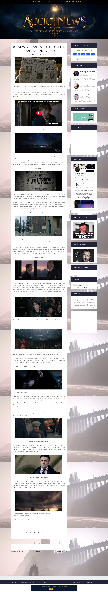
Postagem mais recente (17, 551)
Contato (78, 2)
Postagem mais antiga (61, 551)
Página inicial (39, 551)
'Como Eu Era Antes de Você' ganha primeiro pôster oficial (87, 84)
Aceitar (51, 588)
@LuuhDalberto (34, 54)
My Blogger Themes (93, 582)
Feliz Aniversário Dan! (85, 94)
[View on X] (92, 183)
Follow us (61, 2)
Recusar (56, 588)
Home (28, 2)
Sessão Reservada (37, 2)
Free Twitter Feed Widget (88, 210)
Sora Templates (82, 582)
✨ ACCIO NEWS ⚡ (80, 174)
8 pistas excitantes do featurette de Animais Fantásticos (39, 49)
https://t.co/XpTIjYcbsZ (84, 198)
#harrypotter (84, 196)
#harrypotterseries (82, 197)
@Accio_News (80, 175)
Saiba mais (65, 586)
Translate (85, 287)
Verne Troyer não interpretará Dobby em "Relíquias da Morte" (87, 73)
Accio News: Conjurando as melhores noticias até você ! (33, 582)
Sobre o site (70, 2)
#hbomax (88, 197)
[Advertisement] (39, 564)
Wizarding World (50, 2)
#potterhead (89, 196)
